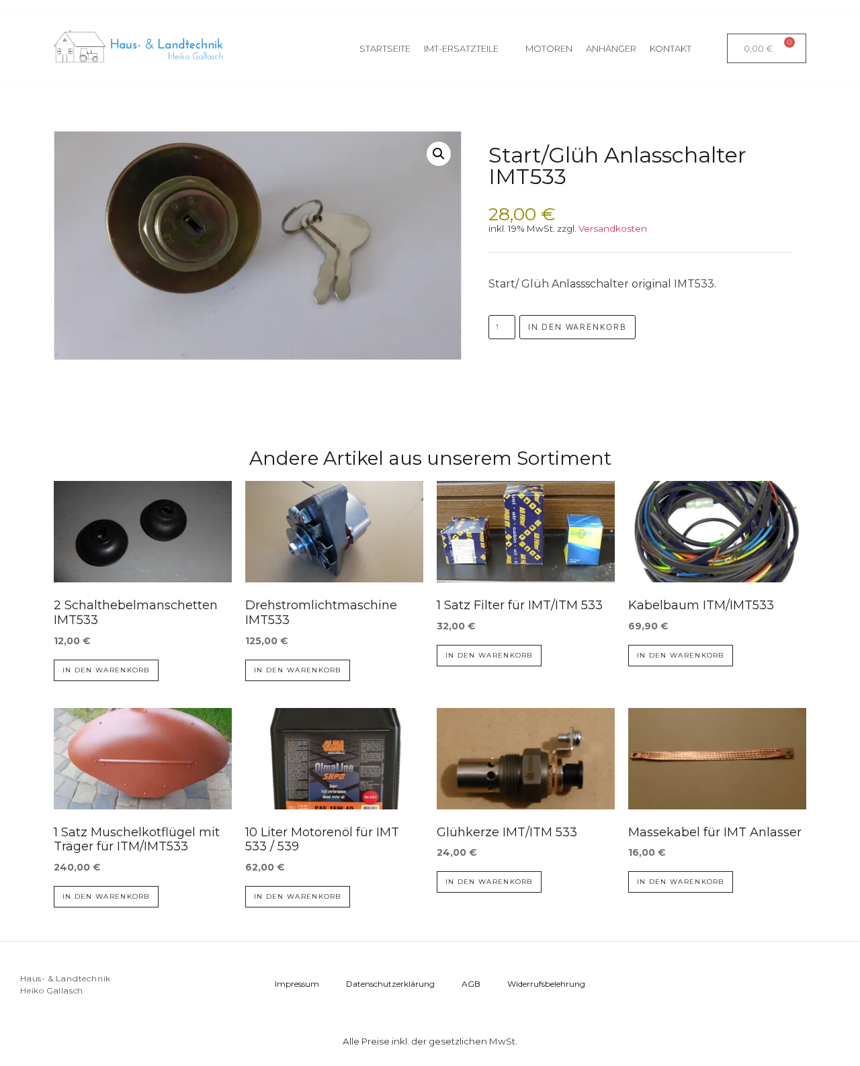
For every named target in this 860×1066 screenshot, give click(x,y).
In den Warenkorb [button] (106, 670)
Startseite (385, 48)
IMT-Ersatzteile (461, 48)
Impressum (297, 984)
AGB (471, 984)
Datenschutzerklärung (390, 984)
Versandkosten (612, 228)
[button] (439, 154)
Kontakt (670, 48)
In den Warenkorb (577, 327)
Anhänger (611, 48)
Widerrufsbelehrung (546, 984)
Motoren (548, 48)
